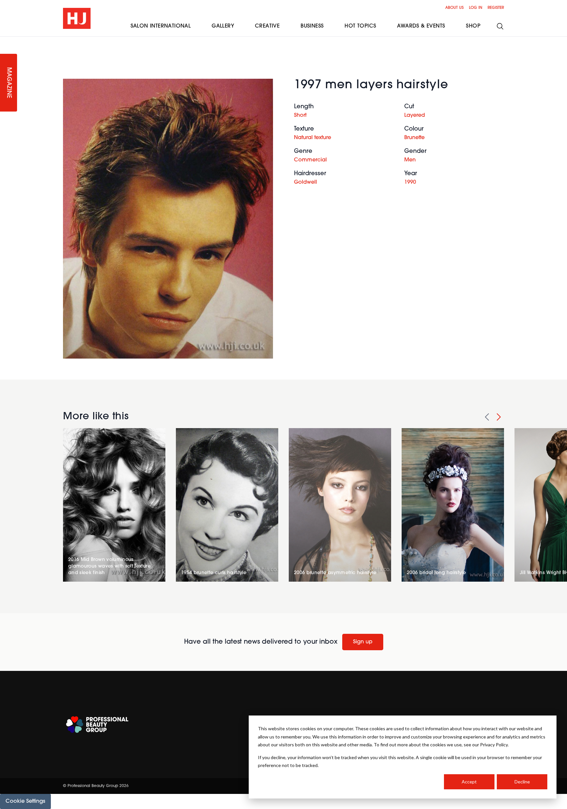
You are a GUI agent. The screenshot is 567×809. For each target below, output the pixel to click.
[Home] (77, 18)
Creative (267, 26)
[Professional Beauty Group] (97, 724)
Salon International (161, 26)
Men (410, 160)
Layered (414, 115)
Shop (473, 26)
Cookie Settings (25, 801)
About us (454, 8)
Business (312, 26)
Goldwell (305, 182)
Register (496, 8)
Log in (475, 8)
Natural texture (312, 137)
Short (300, 115)
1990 (410, 182)
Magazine (8, 82)
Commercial (310, 160)
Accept (469, 781)
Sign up (362, 642)
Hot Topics (360, 26)
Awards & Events (421, 26)
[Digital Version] (5, 41)
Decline (522, 781)
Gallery (223, 26)
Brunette (414, 137)
